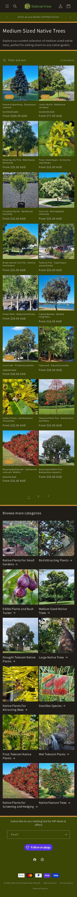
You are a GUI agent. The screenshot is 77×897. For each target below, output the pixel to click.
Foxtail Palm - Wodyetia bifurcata (19, 314)
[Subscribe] (66, 834)
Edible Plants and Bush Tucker (18, 611)
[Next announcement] (70, 17)
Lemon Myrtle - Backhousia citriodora (52, 106)
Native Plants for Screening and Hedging (18, 804)
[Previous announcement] (7, 17)
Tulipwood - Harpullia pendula (54, 365)
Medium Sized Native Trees (53, 611)
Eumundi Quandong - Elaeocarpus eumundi (19, 106)
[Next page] (48, 496)
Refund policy (50, 883)
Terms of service (40, 888)
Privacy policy (66, 883)
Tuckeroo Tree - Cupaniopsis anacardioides (52, 264)
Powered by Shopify (31, 883)
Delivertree (16, 883)
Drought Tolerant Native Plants (19, 659)
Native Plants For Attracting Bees (14, 708)
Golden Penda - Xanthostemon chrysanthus (18, 419)
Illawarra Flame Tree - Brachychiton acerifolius (56, 419)
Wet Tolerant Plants (52, 754)
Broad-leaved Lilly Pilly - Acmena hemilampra (19, 264)
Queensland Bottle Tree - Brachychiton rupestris (51, 471)
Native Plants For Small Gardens (18, 562)
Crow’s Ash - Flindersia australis (18, 365)
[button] (7, 6)
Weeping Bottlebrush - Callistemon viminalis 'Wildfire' (20, 471)
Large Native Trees (51, 657)
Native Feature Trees (53, 803)
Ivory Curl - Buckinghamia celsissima (51, 212)
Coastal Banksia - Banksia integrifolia (51, 315)
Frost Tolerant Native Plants (17, 756)
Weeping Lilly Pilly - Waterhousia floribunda (19, 161)
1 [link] (29, 496)
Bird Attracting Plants (53, 560)
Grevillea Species (50, 706)
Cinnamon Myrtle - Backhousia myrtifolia (18, 212)
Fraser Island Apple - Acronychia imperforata (54, 161)
